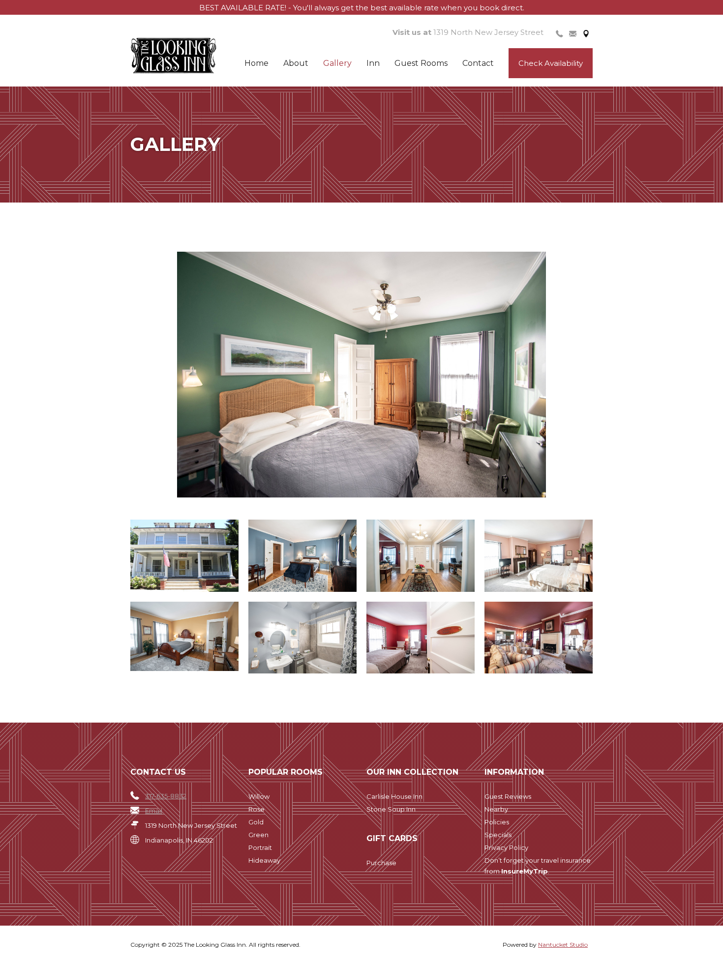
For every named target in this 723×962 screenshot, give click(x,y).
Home (256, 63)
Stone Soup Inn (391, 809)
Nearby (496, 809)
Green (258, 835)
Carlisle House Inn (394, 796)
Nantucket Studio (563, 944)
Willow (259, 796)
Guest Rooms (421, 63)
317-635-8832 (165, 796)
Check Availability (550, 63)
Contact (478, 63)
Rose (256, 809)
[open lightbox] (361, 374)
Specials (498, 835)
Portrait (260, 847)
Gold (256, 822)
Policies (496, 822)
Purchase (381, 863)
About (295, 63)
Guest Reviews (507, 796)
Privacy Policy (506, 847)
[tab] (559, 32)
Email (153, 811)
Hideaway (264, 860)
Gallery (337, 63)
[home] (190, 55)
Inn (373, 63)
